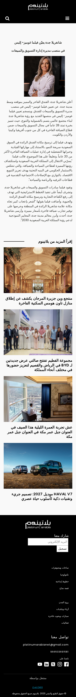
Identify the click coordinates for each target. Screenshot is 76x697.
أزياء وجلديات (62, 609)
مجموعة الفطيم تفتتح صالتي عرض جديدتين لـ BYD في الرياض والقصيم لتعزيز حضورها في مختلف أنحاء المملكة (39, 365)
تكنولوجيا (64, 574)
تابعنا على (64, 658)
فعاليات (65, 623)
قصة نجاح (64, 588)
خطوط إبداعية (62, 581)
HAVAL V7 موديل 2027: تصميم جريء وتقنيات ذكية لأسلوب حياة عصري (42, 496)
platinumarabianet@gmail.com (46, 644)
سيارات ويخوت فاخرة (58, 616)
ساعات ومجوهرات (60, 567)
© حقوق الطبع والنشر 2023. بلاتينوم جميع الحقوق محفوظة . (38, 693)
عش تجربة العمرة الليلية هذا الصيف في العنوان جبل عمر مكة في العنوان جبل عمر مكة (39, 432)
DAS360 (38, 687)
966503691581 (59, 652)
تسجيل (62, 548)
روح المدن (64, 602)
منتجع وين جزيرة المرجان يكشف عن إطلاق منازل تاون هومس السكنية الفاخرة (39, 301)
